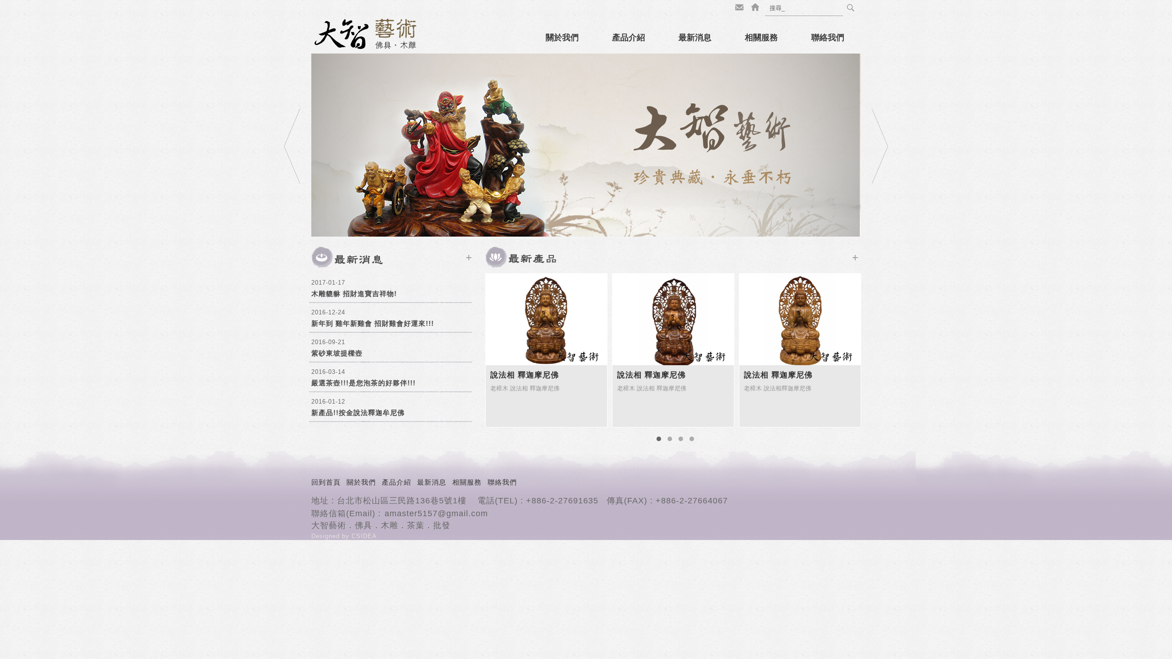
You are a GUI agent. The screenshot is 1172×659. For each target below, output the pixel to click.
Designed (326, 536)
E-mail (739, 7)
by (347, 536)
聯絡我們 (827, 37)
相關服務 (761, 37)
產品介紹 (628, 37)
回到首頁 (326, 482)
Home (754, 7)
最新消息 (694, 37)
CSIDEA (364, 536)
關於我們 (562, 37)
